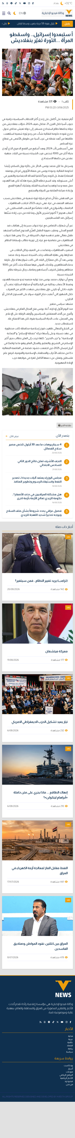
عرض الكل (14, 436)
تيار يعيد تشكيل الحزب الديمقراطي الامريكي (40, 722)
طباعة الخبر (66, 425)
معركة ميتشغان (56, 651)
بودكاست (68, 1065)
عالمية (70, 1042)
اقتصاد (70, 1045)
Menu (4, 13)
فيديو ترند (69, 1081)
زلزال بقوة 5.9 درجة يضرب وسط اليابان (42, 23)
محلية (70, 1036)
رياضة (70, 1048)
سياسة (69, 1052)
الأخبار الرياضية (66, 1078)
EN (21, 13)
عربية (70, 1039)
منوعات (69, 1072)
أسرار (70, 1068)
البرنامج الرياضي (66, 1075)
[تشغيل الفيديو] (37, 553)
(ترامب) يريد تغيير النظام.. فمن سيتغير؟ (41, 580)
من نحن (69, 1084)
